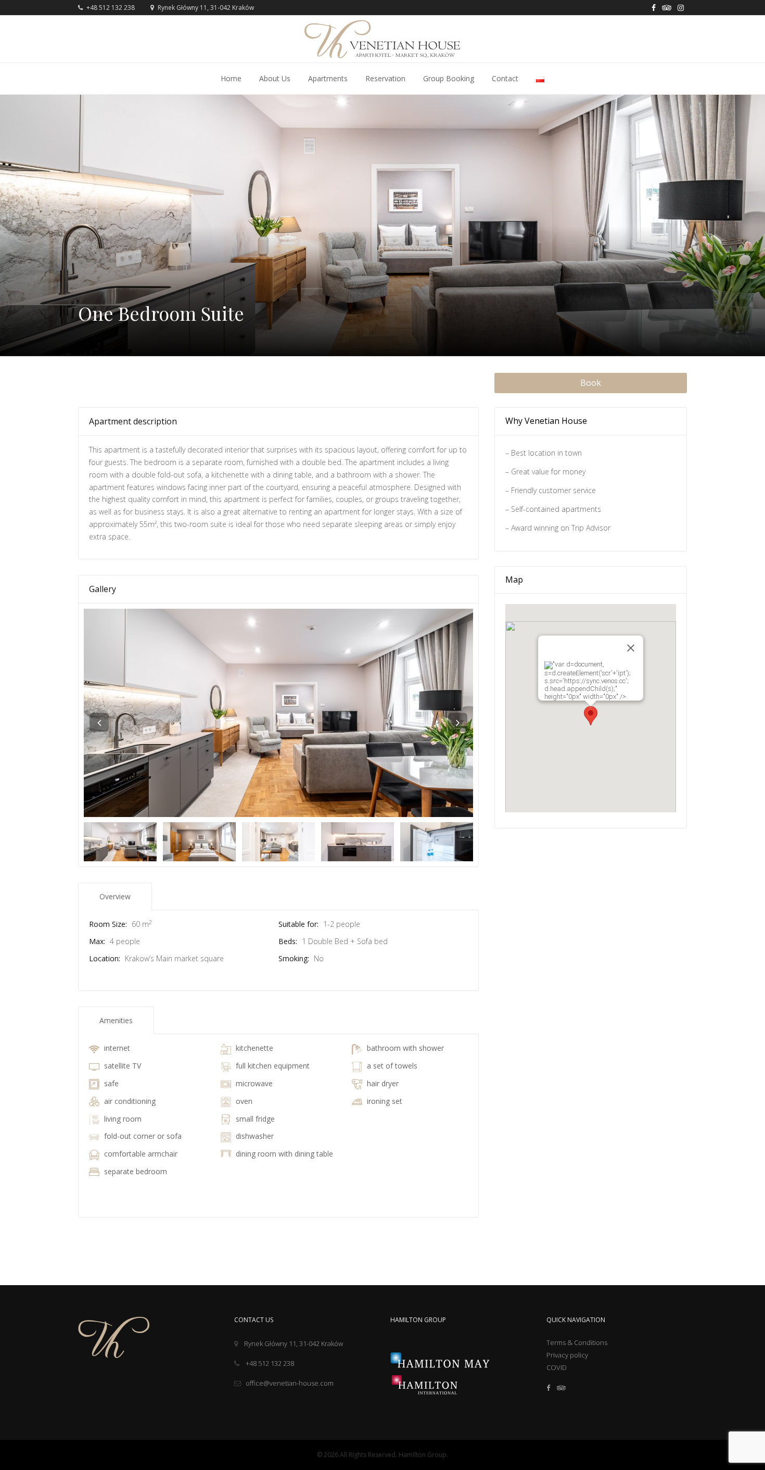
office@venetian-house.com (290, 1383)
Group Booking (448, 78)
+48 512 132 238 (110, 7)
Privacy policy (567, 1355)
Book (590, 382)
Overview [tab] (115, 896)
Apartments (328, 78)
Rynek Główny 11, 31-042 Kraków (293, 1343)
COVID (556, 1367)
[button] (590, 715)
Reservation (385, 78)
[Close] (630, 648)
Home (231, 78)
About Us (274, 78)
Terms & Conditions (576, 1342)
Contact (505, 78)
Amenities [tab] (116, 1020)
